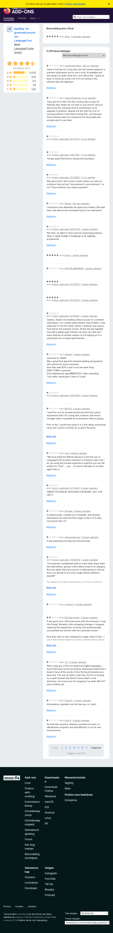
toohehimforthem (73, 66)
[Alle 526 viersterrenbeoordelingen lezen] (21, 77)
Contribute (31, 882)
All (46, 823)
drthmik (68, 354)
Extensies (9, 18)
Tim (66, 662)
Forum (28, 839)
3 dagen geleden (93, 268)
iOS (47, 807)
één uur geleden (91, 66)
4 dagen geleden (81, 408)
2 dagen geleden (89, 229)
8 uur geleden (89, 98)
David (67, 255)
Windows (50, 796)
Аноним (68, 511)
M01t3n (68, 408)
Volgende (96, 747)
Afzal (67, 36)
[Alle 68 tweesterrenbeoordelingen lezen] (21, 85)
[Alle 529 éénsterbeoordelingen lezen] (21, 89)
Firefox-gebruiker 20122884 (66, 177)
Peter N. (69, 700)
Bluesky (49, 889)
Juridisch (32, 906)
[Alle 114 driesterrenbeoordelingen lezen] (21, 81)
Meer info (51, 436)
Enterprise (71, 800)
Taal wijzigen (71, 913)
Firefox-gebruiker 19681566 (66, 395)
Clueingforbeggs (73, 98)
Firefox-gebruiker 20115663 (65, 488)
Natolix (68, 203)
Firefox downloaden (75, 4)
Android (49, 812)
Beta (67, 788)
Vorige (54, 747)
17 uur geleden (88, 155)
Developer (31, 888)
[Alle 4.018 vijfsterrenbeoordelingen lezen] (21, 72)
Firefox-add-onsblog (30, 792)
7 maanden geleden (80, 36)
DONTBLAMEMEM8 (74, 268)
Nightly (69, 782)
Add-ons (30, 777)
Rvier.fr (68, 720)
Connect (30, 877)
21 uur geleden (88, 177)
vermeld (21, 914)
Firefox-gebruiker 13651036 (65, 155)
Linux (48, 818)
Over (28, 782)
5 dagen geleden (81, 511)
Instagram (51, 873)
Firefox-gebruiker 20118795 (66, 284)
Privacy (7, 906)
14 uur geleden (88, 139)
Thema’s (22, 18)
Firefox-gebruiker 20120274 (65, 139)
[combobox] (91, 17)
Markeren (51, 87)
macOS (49, 801)
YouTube (50, 878)
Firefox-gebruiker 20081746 (66, 229)
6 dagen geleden (83, 604)
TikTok (49, 884)
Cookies (19, 906)
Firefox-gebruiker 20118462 (65, 316)
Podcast (50, 894)
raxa (67, 453)
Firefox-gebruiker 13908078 (66, 560)
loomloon (69, 604)
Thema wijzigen (72, 918)
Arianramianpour (72, 537)
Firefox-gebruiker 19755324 (66, 300)
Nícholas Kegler (72, 617)
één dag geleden (81, 203)
